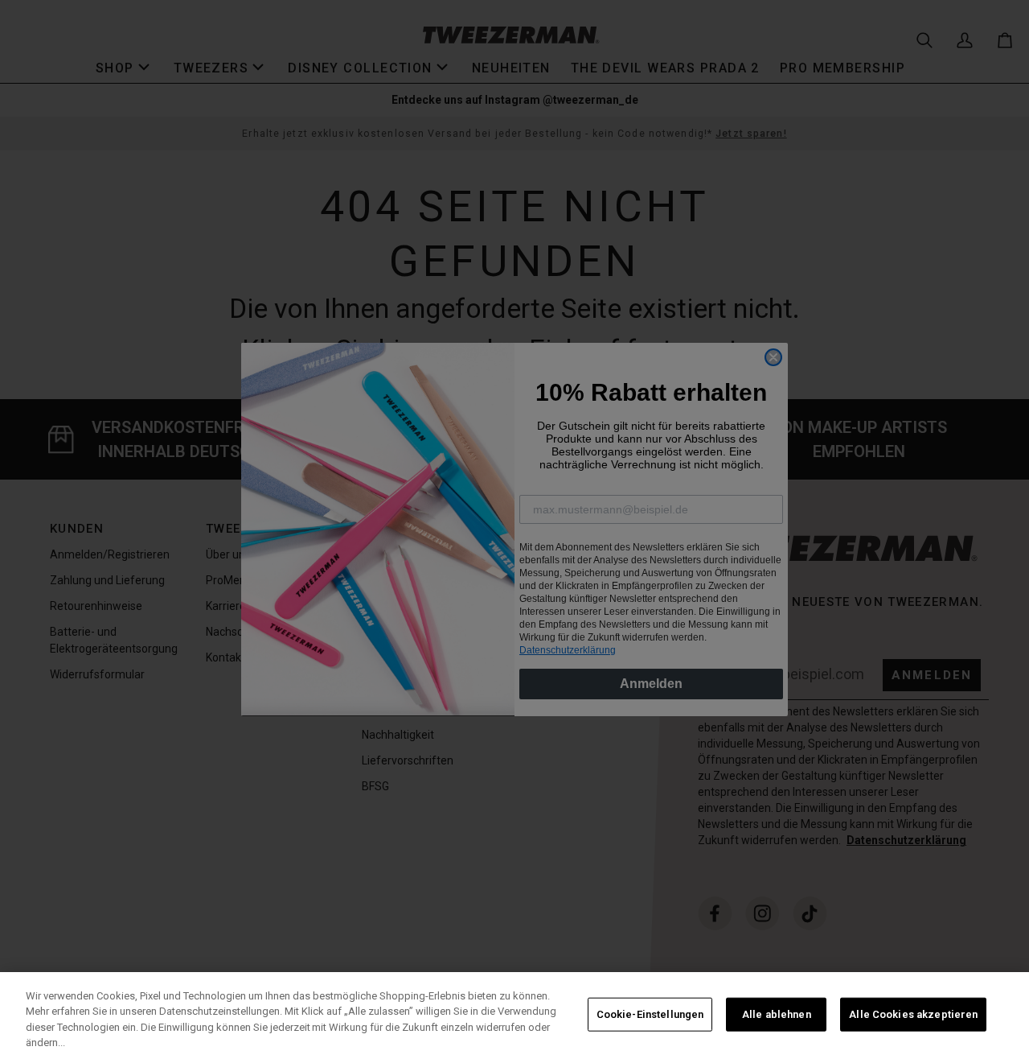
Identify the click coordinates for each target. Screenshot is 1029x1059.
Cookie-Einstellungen (650, 1014)
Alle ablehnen (776, 1014)
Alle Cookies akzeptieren (913, 1014)
